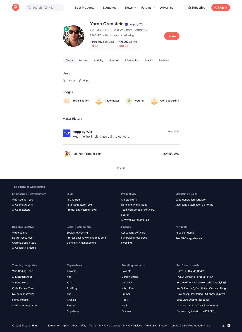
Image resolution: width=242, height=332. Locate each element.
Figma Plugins (20, 299)
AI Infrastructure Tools (79, 204)
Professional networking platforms (86, 237)
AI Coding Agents (22, 204)
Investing (126, 242)
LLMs (70, 193)
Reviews (164, 60)
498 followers (111, 35)
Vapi (69, 293)
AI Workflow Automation (135, 219)
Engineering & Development (29, 193)
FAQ (83, 325)
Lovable (71, 270)
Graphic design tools (24, 242)
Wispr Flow (128, 288)
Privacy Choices (132, 325)
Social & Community (79, 226)
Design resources (22, 237)
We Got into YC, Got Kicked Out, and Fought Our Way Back (202, 288)
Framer (126, 293)
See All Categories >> (189, 238)
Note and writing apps (134, 204)
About (69, 60)
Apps (66, 325)
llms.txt (163, 325)
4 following (127, 35)
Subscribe (198, 7)
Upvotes (114, 60)
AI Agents (181, 226)
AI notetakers (129, 199)
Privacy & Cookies (109, 325)
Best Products (84, 7)
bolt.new (127, 282)
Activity (98, 60)
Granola (71, 299)
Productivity (128, 193)
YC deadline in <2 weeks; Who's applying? (201, 282)
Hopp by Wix (82, 132)
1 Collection (132, 60)
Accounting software (133, 232)
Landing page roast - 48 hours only (197, 305)
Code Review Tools (23, 288)
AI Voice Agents (185, 232)
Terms (92, 325)
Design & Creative (23, 226)
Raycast (71, 305)
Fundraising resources (134, 237)
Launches (109, 7)
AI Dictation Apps (22, 276)
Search (125, 214)
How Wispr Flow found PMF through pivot (201, 293)
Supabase (73, 311)
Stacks (149, 60)
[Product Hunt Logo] (15, 7)
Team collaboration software (137, 209)
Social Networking (77, 232)
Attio (69, 282)
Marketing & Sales (186, 193)
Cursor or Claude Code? (191, 270)
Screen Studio (130, 276)
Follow (171, 36)
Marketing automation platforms (194, 204)
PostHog (72, 288)
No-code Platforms (23, 293)
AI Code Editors (21, 209)
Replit (125, 299)
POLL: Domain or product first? (195, 276)
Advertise (166, 7)
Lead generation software (191, 199)
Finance (126, 226)
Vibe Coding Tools (22, 199)
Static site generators (24, 305)
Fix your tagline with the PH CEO (196, 311)
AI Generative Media (24, 247)
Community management (81, 242)
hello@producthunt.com (198, 325)
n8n (69, 276)
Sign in (222, 7)
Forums (146, 7)
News (129, 7)
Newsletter (53, 325)
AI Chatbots (73, 199)
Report (121, 167)
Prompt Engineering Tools (82, 209)
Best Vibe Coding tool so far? (193, 299)
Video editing (20, 232)
